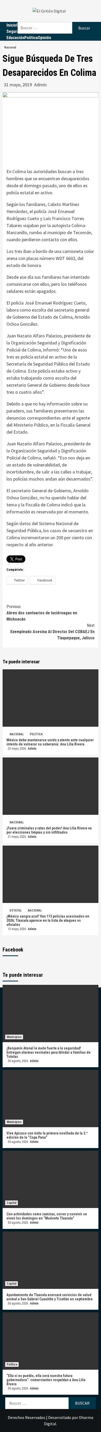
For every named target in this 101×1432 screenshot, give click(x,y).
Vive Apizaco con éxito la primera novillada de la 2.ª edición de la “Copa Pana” (47, 1135)
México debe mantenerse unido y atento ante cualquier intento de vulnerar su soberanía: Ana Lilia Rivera (50, 742)
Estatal (16, 910)
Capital (11, 1203)
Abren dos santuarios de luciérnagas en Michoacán (41, 613)
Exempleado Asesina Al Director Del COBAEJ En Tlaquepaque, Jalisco (52, 631)
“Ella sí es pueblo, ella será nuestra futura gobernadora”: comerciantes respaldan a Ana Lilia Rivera (45, 1380)
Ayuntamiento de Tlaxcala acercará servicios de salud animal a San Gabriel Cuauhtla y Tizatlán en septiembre (49, 1297)
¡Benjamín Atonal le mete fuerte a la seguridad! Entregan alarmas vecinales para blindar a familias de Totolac (48, 1052)
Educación (15, 37)
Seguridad (15, 31)
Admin (40, 85)
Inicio (11, 25)
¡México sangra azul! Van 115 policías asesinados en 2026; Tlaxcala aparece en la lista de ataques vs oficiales (47, 920)
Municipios (14, 1037)
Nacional (10, 47)
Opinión (44, 37)
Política (31, 37)
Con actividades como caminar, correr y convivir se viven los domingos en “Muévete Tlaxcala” (46, 1216)
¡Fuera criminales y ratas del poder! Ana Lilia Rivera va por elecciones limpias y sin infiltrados (49, 830)
